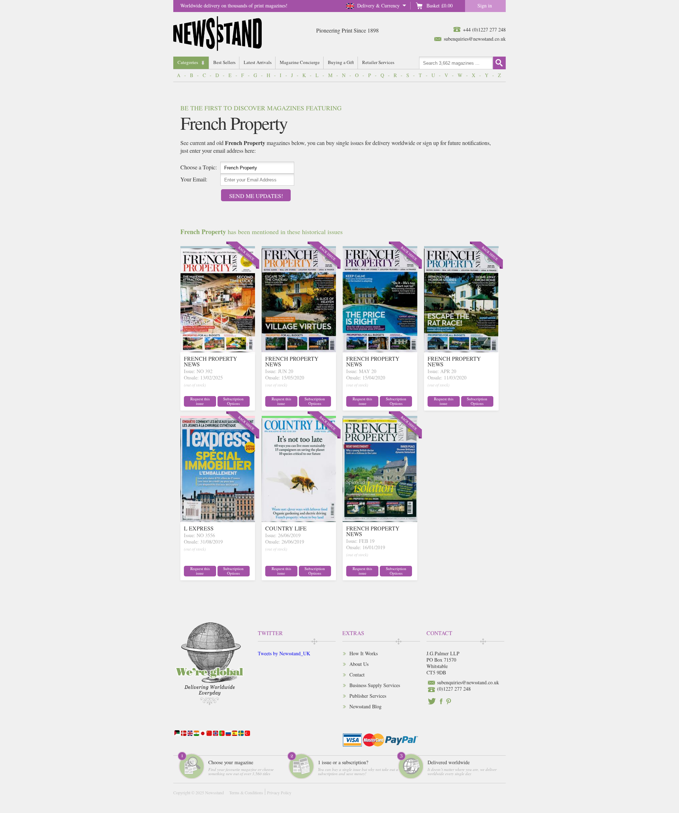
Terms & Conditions (246, 792)
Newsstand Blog (365, 706)
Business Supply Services (374, 685)
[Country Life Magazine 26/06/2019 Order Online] (299, 519)
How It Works (363, 653)
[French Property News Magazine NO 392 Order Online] (217, 350)
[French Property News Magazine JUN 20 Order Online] (299, 350)
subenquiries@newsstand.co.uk (475, 38)
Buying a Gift (341, 62)
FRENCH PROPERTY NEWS (210, 361)
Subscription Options (233, 401)
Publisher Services (367, 695)
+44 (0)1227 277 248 (484, 29)
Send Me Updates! (256, 195)
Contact (357, 674)
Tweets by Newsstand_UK (284, 653)
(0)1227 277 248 (454, 688)
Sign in (484, 5)
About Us (358, 664)
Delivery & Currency (378, 5)
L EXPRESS (199, 528)
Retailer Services (378, 62)
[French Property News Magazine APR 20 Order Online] (461, 350)
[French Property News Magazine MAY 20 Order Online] (380, 350)
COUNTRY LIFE (286, 528)
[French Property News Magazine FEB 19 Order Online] (380, 519)
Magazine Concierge (300, 62)
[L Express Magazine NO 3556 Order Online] (217, 519)
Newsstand (214, 792)
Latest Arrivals (258, 62)
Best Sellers (224, 62)
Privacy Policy (279, 792)
